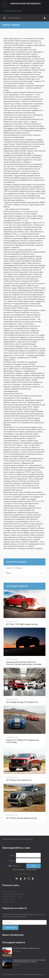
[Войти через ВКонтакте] (16, 878)
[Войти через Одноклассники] (33, 878)
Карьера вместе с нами (12, 897)
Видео (8, 573)
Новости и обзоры (14, 568)
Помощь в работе (9, 891)
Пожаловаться (8, 899)
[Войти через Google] (29, 878)
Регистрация (31, 869)
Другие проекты (9, 902)
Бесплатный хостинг (33, 974)
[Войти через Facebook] (20, 878)
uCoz (42, 974)
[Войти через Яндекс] (25, 878)
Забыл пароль (18, 869)
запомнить (15, 866)
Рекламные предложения (12, 894)
